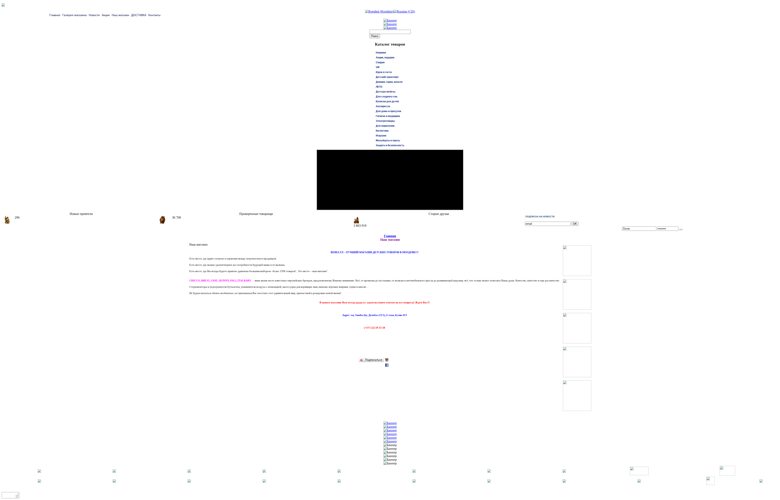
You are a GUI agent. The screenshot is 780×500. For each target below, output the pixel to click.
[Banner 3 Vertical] (577, 342)
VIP (378, 67)
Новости (94, 15)
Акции (106, 15)
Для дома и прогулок (388, 111)
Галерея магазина (74, 15)
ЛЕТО (379, 86)
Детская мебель (385, 91)
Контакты (154, 15)
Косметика (382, 130)
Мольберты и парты (388, 140)
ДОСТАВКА (138, 15)
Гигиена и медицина (388, 116)
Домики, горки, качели (389, 82)
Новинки (381, 52)
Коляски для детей (387, 101)
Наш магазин (120, 15)
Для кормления (385, 125)
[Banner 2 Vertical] (577, 308)
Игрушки (381, 135)
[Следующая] (459, 205)
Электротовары (385, 121)
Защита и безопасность (390, 145)
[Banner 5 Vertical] (577, 410)
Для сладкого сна (386, 96)
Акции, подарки (385, 57)
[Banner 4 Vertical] (577, 376)
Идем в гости (384, 72)
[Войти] (680, 229)
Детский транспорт (387, 77)
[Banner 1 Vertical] (577, 275)
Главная (54, 15)
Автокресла (383, 106)
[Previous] (455, 205)
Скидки (380, 62)
